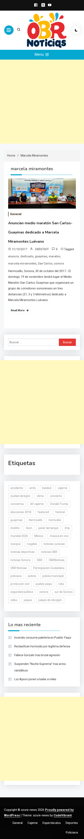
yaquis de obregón (50, 600)
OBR (39, 560)
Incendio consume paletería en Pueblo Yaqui (42, 637)
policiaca (16, 576)
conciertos (17, 504)
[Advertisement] (42, 102)
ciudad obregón (20, 496)
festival (60, 512)
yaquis (28, 600)
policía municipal (53, 576)
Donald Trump (59, 504)
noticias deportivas (22, 551)
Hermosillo (35, 520)
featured (43, 512)
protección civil (19, 584)
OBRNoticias (57, 560)
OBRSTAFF (42, 249)
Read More (18, 310)
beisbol (46, 488)
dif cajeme (37, 504)
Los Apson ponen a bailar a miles (35, 679)
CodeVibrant (63, 815)
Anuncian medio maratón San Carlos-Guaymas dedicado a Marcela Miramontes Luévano (40, 232)
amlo (32, 488)
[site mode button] (76, 30)
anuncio (13, 256)
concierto (56, 496)
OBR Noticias (18, 568)
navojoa (15, 544)
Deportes (72, 823)
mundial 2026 (19, 536)
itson (29, 528)
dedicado (26, 256)
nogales (32, 544)
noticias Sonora (20, 560)
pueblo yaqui (44, 584)
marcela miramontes (22, 263)
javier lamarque (49, 528)
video (13, 600)
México (38, 536)
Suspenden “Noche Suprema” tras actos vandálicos (40, 667)
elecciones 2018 (20, 512)
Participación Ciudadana (48, 568)
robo (61, 584)
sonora (59, 263)
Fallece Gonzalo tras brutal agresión (37, 655)
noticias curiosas (54, 544)
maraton (54, 256)
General (15, 214)
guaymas (41, 256)
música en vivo (59, 536)
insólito (15, 528)
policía (32, 576)
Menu (40, 54)
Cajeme (33, 823)
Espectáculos (52, 823)
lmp (67, 528)
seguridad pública (21, 591)
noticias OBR (49, 551)
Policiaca (72, 832)
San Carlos (45, 263)
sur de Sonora (64, 591)
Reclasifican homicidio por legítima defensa (42, 646)
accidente (16, 488)
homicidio (55, 520)
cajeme (62, 488)
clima (40, 496)
